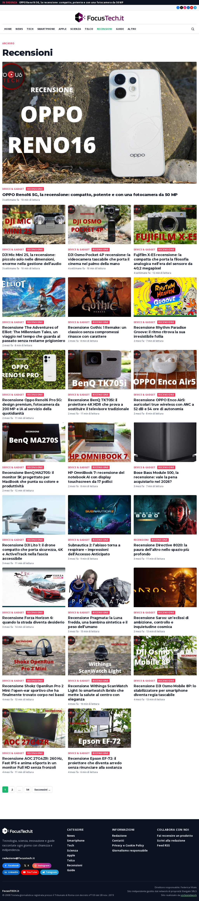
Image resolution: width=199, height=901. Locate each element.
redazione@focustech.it (18, 858)
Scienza (75, 29)
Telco (89, 29)
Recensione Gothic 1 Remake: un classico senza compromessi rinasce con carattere (97, 331)
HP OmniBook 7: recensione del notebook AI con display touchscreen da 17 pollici (96, 477)
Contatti (118, 840)
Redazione (119, 835)
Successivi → (42, 789)
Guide (120, 29)
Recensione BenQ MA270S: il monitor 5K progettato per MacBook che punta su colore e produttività (30, 479)
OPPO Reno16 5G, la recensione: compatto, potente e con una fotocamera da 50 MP (71, 2)
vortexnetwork (189, 895)
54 (27, 789)
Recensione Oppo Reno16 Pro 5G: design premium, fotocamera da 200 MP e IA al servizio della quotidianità (32, 406)
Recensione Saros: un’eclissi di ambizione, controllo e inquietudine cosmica (161, 622)
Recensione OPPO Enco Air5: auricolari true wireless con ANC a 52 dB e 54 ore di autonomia (164, 404)
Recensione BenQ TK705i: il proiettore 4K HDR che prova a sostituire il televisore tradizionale (98, 404)
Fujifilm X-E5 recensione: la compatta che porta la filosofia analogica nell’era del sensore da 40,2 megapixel (163, 261)
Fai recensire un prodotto (175, 835)
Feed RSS (163, 845)
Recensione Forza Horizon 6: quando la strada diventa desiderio (33, 620)
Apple (62, 29)
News (19, 29)
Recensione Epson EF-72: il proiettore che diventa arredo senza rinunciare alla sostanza (95, 762)
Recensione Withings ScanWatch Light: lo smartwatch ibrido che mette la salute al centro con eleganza (98, 692)
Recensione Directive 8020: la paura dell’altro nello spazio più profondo (161, 549)
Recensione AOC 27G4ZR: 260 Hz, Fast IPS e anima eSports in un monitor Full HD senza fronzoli (32, 762)
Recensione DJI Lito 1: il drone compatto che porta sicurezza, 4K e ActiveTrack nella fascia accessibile (32, 552)
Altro (132, 29)
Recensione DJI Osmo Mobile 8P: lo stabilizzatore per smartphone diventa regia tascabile (165, 690)
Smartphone (46, 29)
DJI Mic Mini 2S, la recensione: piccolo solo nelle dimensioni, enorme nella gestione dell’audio (31, 259)
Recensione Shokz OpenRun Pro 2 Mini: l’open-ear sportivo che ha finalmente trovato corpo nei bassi (33, 690)
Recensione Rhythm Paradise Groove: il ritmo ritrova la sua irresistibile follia (160, 331)
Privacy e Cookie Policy (128, 845)
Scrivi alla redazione (171, 840)
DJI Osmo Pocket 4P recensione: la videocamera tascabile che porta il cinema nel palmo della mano (99, 259)
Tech (30, 29)
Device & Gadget (13, 189)
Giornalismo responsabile (130, 850)
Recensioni (104, 29)
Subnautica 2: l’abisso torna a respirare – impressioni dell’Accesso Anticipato (94, 549)
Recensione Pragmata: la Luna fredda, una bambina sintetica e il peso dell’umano (97, 622)
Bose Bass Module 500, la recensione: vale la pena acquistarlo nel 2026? (156, 477)
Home (8, 29)
